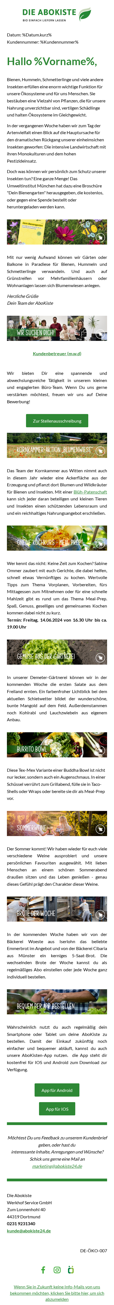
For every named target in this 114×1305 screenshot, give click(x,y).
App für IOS (57, 1109)
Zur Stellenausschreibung (57, 420)
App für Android (57, 1090)
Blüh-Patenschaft (90, 491)
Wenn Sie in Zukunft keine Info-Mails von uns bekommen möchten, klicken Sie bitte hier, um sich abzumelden (57, 1293)
